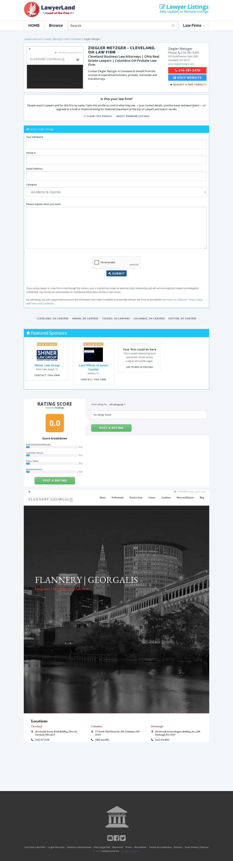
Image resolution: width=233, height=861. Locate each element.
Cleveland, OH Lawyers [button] (52, 318)
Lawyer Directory (52, 39)
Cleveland (76, 39)
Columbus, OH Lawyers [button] (149, 318)
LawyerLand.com (32, 39)
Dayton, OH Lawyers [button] (182, 318)
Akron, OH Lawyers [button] (85, 318)
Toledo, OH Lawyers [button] (116, 318)
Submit (118, 273)
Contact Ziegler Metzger (41, 129)
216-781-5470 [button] (189, 70)
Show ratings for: (99, 404)
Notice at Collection (177, 299)
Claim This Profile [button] (99, 116)
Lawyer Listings (186, 7)
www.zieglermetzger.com (181, 63)
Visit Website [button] (189, 77)
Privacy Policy (195, 299)
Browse (56, 25)
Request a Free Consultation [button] (189, 84)
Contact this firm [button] (47, 375)
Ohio (66, 39)
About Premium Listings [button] (132, 116)
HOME (34, 25)
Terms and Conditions (42, 303)
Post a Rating (55, 480)
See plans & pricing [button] (139, 367)
